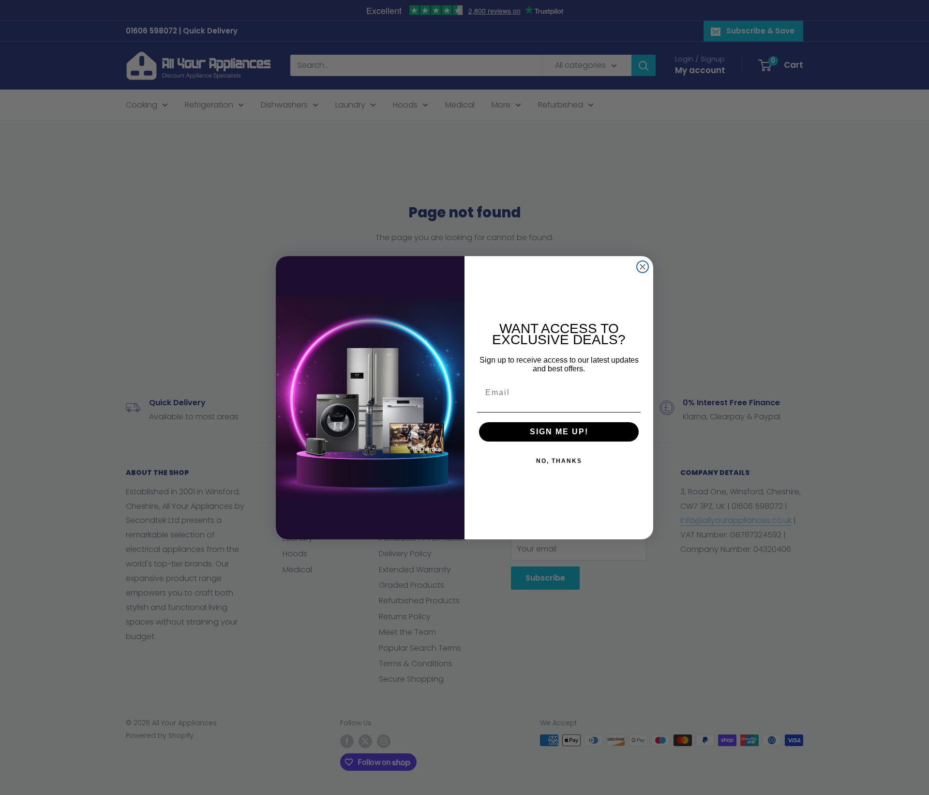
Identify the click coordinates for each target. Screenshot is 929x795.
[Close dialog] (642, 267)
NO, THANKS (559, 461)
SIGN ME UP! (559, 432)
